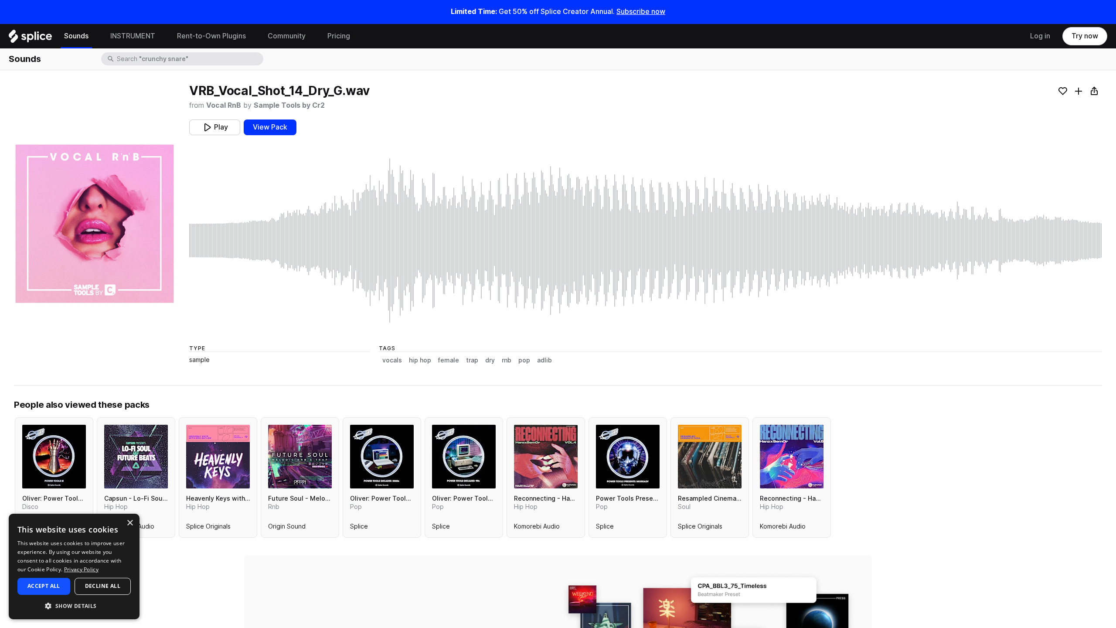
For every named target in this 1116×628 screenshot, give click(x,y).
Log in (1040, 36)
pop (524, 360)
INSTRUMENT (132, 36)
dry (490, 360)
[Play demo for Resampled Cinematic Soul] (709, 456)
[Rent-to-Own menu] (252, 36)
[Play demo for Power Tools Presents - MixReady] (627, 456)
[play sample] (645, 240)
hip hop (420, 360)
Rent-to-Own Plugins (211, 36)
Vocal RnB (223, 105)
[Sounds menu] (95, 36)
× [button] (129, 523)
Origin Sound (287, 528)
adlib (544, 360)
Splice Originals (208, 528)
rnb (506, 360)
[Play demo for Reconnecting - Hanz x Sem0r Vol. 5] (791, 456)
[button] (74, 606)
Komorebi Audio (537, 528)
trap (472, 360)
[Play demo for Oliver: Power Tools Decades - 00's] (382, 456)
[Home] (30, 38)
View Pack (270, 127)
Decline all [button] (102, 586)
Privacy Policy (81, 569)
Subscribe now (640, 11)
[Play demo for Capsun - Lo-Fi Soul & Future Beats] (136, 456)
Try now (1085, 36)
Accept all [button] (43, 586)
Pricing (338, 36)
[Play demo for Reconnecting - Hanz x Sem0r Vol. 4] (545, 456)
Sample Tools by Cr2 (289, 105)
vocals (392, 360)
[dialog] (74, 566)
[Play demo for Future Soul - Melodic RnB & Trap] (300, 456)
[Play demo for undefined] (94, 223)
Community (287, 36)
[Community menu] (312, 36)
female (448, 360)
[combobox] (189, 58)
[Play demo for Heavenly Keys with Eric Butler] (218, 456)
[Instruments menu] (162, 36)
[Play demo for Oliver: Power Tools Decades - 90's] (463, 456)
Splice (359, 528)
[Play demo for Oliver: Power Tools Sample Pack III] (54, 456)
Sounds (76, 36)
